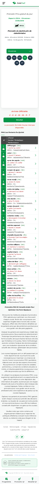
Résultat (19, 120)
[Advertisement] (19, 84)
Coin (21, 3)
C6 (17, 63)
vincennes (12, 51)
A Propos (23, 427)
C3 (19, 57)
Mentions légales (14, 427)
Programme (6, 482)
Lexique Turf (25, 430)
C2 (14, 57)
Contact (5, 427)
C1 (9, 57)
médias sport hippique (20, 455)
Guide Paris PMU (15, 430)
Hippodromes (32, 427)
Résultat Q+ (32, 482)
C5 (30, 57)
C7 (22, 63)
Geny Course (31, 455)
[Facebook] (17, 437)
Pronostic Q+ (19, 482)
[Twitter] (22, 437)
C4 (25, 57)
